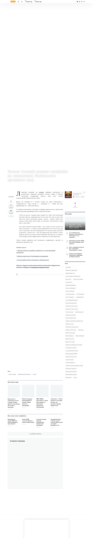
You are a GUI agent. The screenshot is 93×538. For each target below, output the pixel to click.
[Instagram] (82, 1)
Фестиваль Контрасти (71, 371)
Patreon (26, 267)
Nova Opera (68, 279)
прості (34, 374)
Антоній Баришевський (71, 300)
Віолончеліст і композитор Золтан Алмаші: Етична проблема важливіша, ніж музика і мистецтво (14, 403)
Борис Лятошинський (71, 303)
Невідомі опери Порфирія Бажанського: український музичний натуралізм (75, 255)
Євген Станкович (70, 291)
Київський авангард (71, 315)
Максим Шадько (70, 335)
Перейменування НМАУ (71, 353)
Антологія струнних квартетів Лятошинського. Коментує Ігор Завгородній (41, 422)
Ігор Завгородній (70, 294)
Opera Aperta (69, 282)
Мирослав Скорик (70, 341)
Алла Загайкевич (70, 297)
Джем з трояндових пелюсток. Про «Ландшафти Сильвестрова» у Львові (76, 249)
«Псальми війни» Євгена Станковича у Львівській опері (33, 260)
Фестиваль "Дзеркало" (71, 368)
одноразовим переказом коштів (40, 267)
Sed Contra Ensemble (70, 288)
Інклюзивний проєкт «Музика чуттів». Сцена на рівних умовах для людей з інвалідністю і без (57, 422)
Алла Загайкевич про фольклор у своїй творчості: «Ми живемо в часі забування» (76, 235)
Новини (13, 1)
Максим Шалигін (80, 335)
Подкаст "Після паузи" (71, 356)
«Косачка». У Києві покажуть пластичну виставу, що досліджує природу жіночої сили (56, 402)
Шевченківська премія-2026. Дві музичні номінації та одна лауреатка (76, 242)
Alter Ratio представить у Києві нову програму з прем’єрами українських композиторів (42, 403)
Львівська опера (69, 324)
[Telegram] (84, 1)
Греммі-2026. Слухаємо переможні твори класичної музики (28, 421)
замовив (41, 192)
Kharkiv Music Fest (70, 273)
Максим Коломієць (70, 332)
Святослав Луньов (70, 362)
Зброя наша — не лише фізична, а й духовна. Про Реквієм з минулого (75, 226)
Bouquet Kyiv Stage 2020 (71, 270)
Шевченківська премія (71, 374)
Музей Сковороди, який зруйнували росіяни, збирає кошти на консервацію (27, 402)
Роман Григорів (69, 359)
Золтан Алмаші (12, 374)
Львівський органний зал (24, 374)
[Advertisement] (39, 355)
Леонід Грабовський (71, 318)
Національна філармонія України (74, 344)
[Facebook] (77, 1)
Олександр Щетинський (72, 350)
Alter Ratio (68, 267)
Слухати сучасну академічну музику (74, 365)
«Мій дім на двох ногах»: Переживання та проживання (32, 256)
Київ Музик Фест (79, 312)
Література (80, 330)
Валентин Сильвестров (71, 306)
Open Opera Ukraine (78, 279)
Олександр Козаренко (71, 347)
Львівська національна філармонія (74, 321)
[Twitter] (79, 1)
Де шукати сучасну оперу (72, 309)
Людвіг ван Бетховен (71, 330)
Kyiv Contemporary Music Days (73, 276)
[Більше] (11, 216)
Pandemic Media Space (71, 285)
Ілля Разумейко (80, 294)
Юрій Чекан (68, 377)
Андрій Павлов (80, 297)
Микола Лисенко (70, 338)
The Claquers (10, 183)
